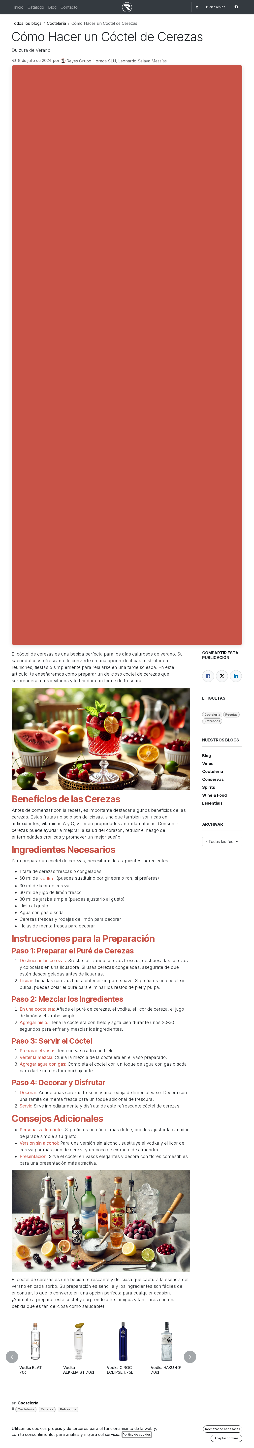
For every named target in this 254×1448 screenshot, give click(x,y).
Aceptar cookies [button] (227, 1438)
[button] (15, 1356)
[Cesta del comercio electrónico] (196, 7)
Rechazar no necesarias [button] (222, 1429)
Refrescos (68, 1409)
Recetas (47, 1409)
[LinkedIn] (236, 676)
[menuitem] (19, 7)
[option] (101, 1356)
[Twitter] (222, 676)
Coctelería (56, 23)
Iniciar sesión (215, 7)
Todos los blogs (26, 23)
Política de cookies (137, 1434)
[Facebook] (208, 676)
